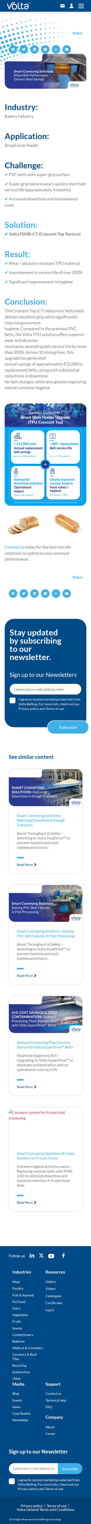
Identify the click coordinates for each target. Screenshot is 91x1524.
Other (16, 1378)
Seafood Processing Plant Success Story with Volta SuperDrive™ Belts (45, 1044)
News (16, 1407)
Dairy (16, 1308)
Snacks (17, 1328)
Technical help (56, 1400)
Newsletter (20, 1420)
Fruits (16, 1321)
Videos (51, 1289)
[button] (13, 49)
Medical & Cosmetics (27, 1348)
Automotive (21, 1372)
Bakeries (18, 1341)
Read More (25, 865)
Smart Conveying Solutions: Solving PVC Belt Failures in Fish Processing (45, 933)
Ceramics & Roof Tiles (24, 1356)
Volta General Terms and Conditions (45, 1509)
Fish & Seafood (23, 1295)
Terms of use (55, 709)
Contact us (14, 547)
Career (51, 1433)
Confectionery (22, 1335)
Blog (15, 1393)
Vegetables (20, 1315)
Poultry (17, 1288)
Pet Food (18, 1302)
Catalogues (54, 1296)
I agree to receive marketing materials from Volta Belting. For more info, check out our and (49, 703)
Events (17, 1400)
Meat (16, 1282)
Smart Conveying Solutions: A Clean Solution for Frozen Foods (45, 1155)
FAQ (49, 1407)
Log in (50, 1310)
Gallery (51, 1282)
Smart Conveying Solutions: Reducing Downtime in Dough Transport (41, 820)
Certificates (54, 1303)
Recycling (19, 1365)
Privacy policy (28, 709)
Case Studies (21, 1413)
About (50, 1427)
